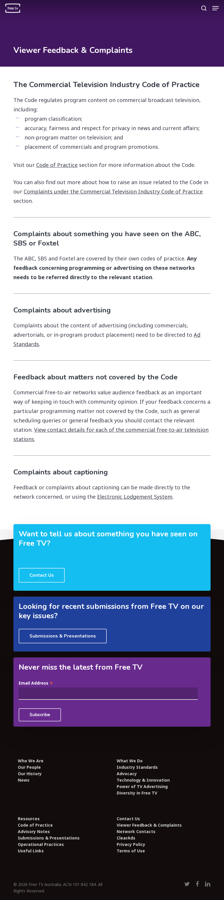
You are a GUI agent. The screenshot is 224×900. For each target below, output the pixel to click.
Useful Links (31, 851)
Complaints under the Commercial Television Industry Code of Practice (113, 191)
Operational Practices (41, 844)
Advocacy (127, 774)
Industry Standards (137, 767)
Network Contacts (136, 832)
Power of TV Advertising (142, 787)
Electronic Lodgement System (134, 496)
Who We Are (30, 761)
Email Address (36, 683)
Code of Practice (57, 164)
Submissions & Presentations (49, 838)
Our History (30, 774)
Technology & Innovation (143, 780)
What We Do (130, 761)
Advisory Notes (34, 832)
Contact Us (128, 819)
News (23, 780)
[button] (215, 8)
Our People (29, 767)
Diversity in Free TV (137, 793)
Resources (29, 819)
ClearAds (126, 838)
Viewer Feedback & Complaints (149, 825)
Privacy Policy (131, 844)
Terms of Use (131, 851)
